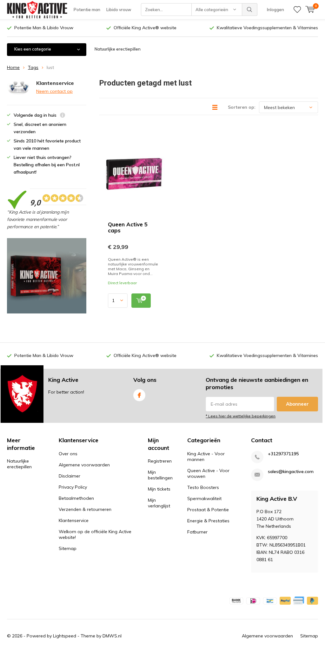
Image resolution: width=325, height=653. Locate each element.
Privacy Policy (73, 487)
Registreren (160, 461)
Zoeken (249, 9)
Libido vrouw (118, 9)
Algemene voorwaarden (84, 465)
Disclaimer (69, 476)
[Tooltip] (62, 116)
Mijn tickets (159, 489)
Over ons (68, 454)
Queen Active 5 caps (128, 227)
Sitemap (67, 548)
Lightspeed (64, 636)
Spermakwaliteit (204, 498)
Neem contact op (54, 91)
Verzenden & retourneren (85, 509)
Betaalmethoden (76, 498)
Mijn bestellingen (160, 475)
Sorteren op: (241, 107)
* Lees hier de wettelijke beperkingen (240, 416)
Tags (33, 67)
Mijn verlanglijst (159, 503)
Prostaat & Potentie (208, 509)
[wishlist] (297, 9)
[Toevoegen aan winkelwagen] (141, 300)
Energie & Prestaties (208, 521)
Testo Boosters (203, 487)
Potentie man (87, 9)
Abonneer (297, 404)
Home (13, 67)
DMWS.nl (112, 636)
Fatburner (197, 532)
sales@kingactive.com (291, 471)
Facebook (139, 395)
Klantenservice (74, 520)
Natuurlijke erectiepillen (118, 49)
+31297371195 (283, 454)
